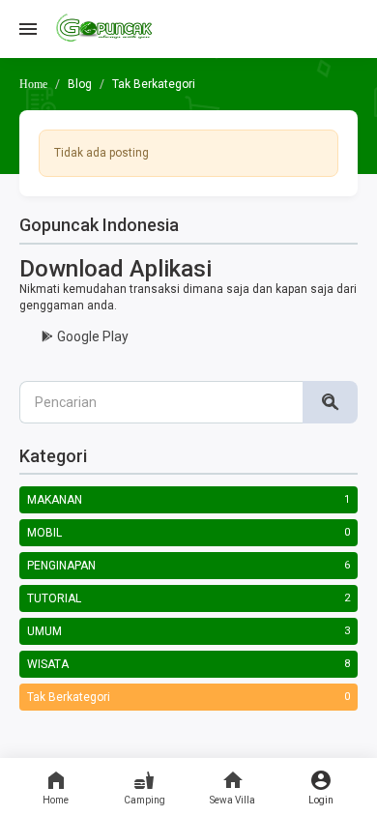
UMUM (44, 631)
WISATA (48, 664)
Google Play (91, 336)
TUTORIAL (54, 598)
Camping (144, 800)
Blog (80, 84)
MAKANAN (54, 500)
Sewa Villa (232, 800)
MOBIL (44, 532)
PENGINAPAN (61, 565)
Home (56, 800)
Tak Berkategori (68, 697)
